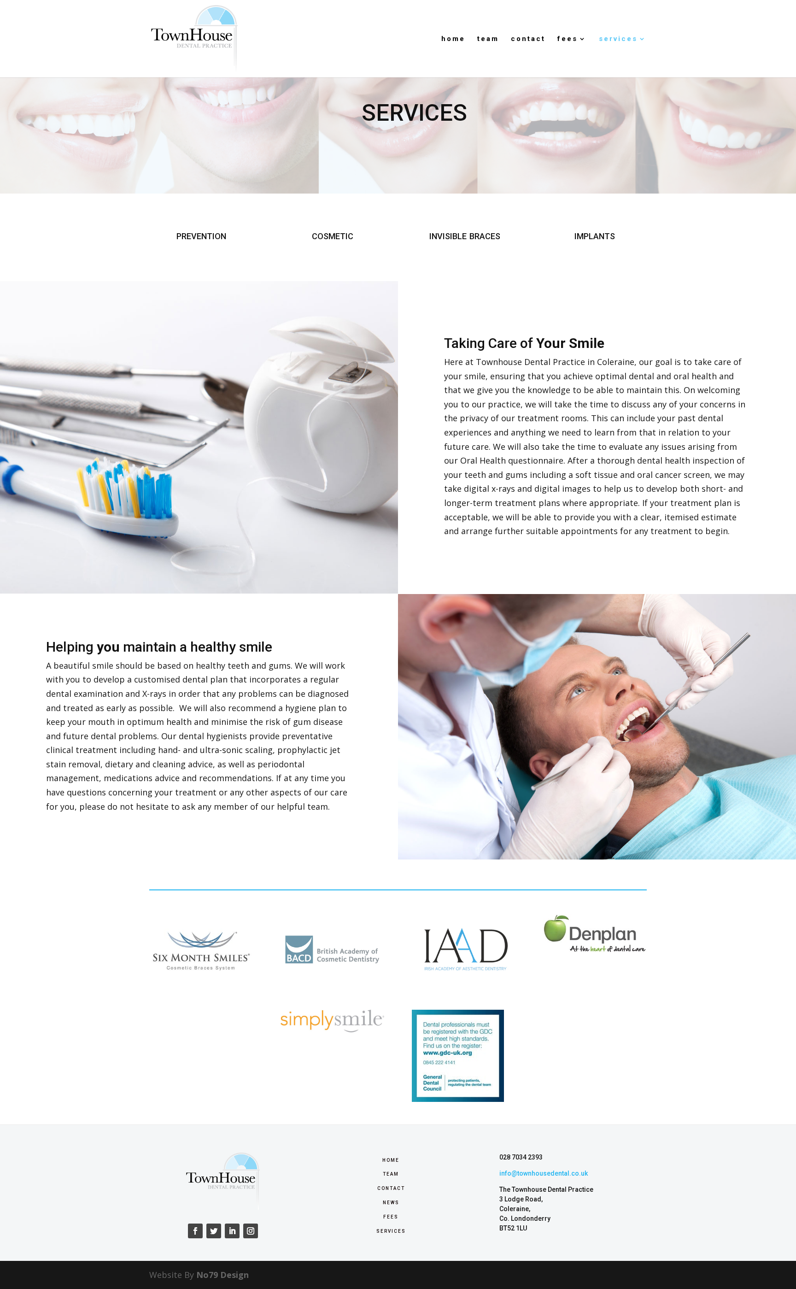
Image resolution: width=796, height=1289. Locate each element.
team (488, 39)
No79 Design (222, 1274)
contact (528, 39)
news (391, 1202)
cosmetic (332, 235)
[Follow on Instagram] (250, 1231)
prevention (201, 235)
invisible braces (464, 235)
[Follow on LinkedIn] (232, 1231)
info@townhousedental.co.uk (543, 1173)
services (618, 39)
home (453, 39)
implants (594, 235)
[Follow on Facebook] (195, 1231)
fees (567, 39)
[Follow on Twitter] (213, 1231)
